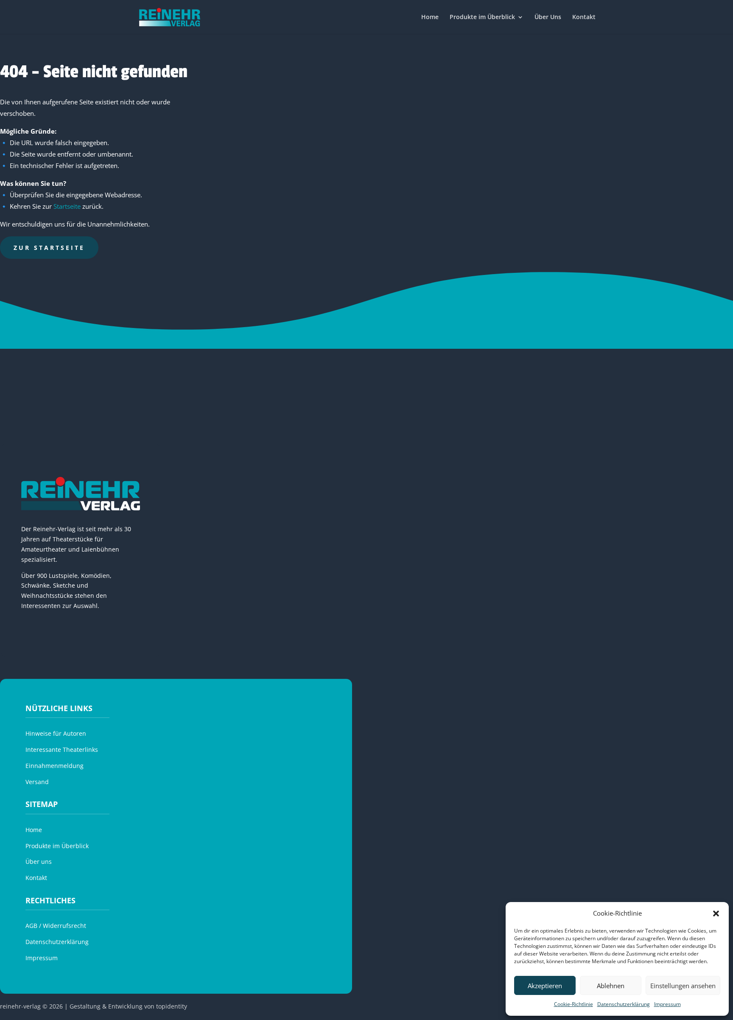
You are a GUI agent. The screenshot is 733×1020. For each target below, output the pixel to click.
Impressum (667, 1004)
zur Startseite (49, 248)
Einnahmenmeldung (54, 766)
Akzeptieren (545, 985)
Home (430, 17)
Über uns (38, 861)
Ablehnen (610, 985)
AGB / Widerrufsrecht (55, 926)
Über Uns (547, 17)
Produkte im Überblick (482, 17)
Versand (37, 782)
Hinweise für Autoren (55, 733)
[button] (716, 913)
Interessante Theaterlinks (61, 749)
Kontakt (584, 17)
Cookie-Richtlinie (573, 1004)
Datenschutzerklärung (623, 1004)
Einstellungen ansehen (683, 985)
